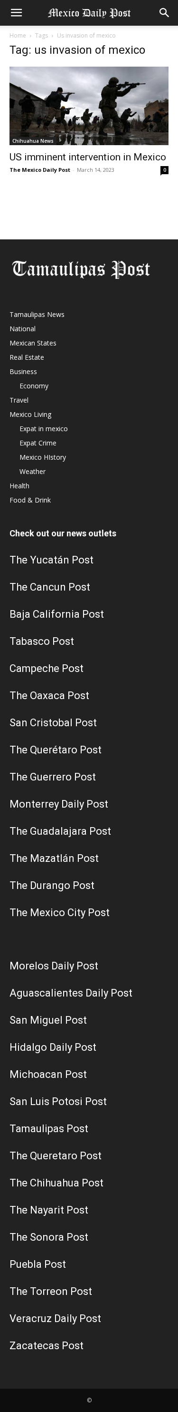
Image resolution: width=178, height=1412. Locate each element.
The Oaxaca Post (49, 695)
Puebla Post (37, 1264)
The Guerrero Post (52, 777)
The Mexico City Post (59, 912)
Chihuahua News (33, 141)
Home (17, 35)
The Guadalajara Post (60, 831)
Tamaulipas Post (48, 1129)
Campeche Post (46, 668)
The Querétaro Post (55, 750)
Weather (32, 471)
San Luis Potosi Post (58, 1101)
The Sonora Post (48, 1237)
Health (19, 485)
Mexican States (32, 342)
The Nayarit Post (48, 1210)
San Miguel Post (48, 1020)
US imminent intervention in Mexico (87, 157)
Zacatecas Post (46, 1346)
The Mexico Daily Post (39, 169)
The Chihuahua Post (56, 1183)
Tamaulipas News (37, 314)
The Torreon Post (50, 1291)
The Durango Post (51, 885)
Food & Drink (30, 499)
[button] (16, 13)
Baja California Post (56, 614)
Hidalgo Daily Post (52, 1047)
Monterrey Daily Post (58, 804)
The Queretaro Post (55, 1156)
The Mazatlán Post (54, 858)
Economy (33, 385)
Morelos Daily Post (53, 966)
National (22, 328)
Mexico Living (30, 414)
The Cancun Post (49, 587)
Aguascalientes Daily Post (70, 993)
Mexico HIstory (42, 457)
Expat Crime (37, 442)
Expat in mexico (43, 428)
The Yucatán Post (51, 560)
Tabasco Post (41, 641)
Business (23, 371)
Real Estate (26, 357)
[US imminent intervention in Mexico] (89, 106)
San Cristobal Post (53, 723)
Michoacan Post (48, 1074)
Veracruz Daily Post (55, 1318)
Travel (18, 400)
